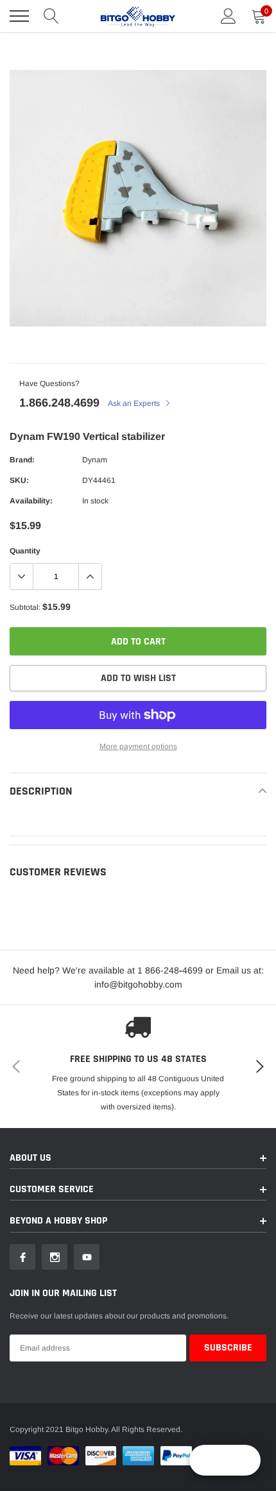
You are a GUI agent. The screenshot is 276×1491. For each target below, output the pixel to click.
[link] (22, 1257)
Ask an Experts (135, 403)
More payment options (138, 746)
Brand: (22, 459)
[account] (228, 16)
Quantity (25, 550)
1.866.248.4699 (59, 402)
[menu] (19, 16)
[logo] (138, 16)
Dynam (94, 459)
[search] (51, 16)
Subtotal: (25, 607)
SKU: (19, 480)
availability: (31, 500)
